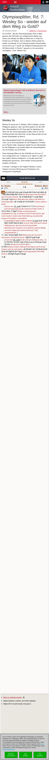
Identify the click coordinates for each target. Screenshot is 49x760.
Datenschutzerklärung (8, 749)
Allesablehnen (25, 755)
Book (8, 182)
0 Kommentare (42, 31)
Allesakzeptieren (40, 755)
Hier (42, 744)
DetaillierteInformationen (11, 755)
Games (41, 182)
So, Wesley (5, 185)
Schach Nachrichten (17, 8)
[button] (15, 2)
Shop (4, 2)
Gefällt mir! (32, 31)
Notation (24, 182)
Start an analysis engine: (12, 697)
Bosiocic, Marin (41, 185)
